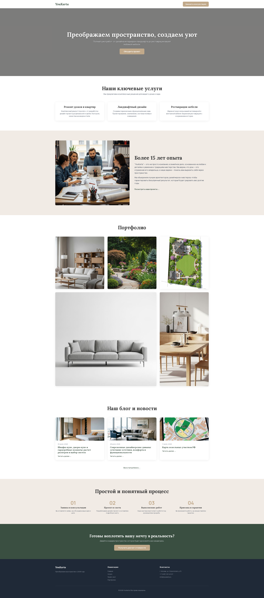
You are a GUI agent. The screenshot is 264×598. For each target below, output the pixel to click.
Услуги (110, 574)
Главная (110, 571)
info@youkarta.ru (165, 577)
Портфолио (112, 580)
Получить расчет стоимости (132, 547)
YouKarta (62, 4)
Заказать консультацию (195, 4)
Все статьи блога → (132, 468)
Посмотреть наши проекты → (146, 189)
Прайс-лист (112, 577)
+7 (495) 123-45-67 (166, 574)
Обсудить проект (132, 51)
